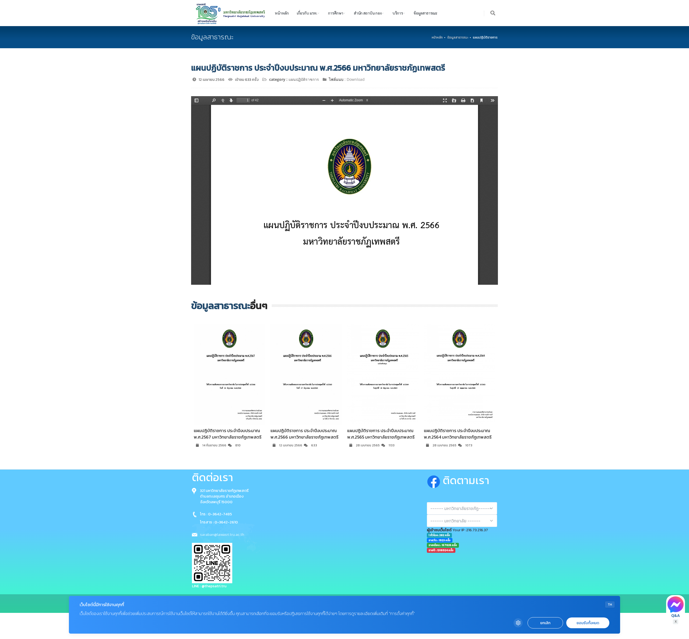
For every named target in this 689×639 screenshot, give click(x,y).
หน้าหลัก (282, 13)
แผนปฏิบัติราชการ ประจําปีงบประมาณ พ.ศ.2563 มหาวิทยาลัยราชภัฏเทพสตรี (457, 380)
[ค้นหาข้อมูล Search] (493, 13)
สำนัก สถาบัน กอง (368, 13)
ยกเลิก (545, 623)
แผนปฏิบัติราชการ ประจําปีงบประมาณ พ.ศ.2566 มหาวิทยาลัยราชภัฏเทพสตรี (228, 433)
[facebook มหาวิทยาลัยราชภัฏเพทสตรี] (435, 480)
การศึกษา (335, 13)
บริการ (397, 13)
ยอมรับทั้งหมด (587, 623)
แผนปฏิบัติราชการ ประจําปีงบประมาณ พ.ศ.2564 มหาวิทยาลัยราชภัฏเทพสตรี (381, 433)
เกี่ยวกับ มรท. (307, 13)
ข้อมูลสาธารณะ (425, 13)
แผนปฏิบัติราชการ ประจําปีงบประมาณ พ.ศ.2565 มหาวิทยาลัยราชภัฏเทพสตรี (304, 433)
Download (356, 79)
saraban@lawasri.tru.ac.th (222, 534)
